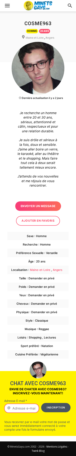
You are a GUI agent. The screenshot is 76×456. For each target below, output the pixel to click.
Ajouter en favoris (38, 220)
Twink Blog (38, 451)
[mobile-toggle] (7, 5)
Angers (49, 37)
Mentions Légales (56, 446)
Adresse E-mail (15, 401)
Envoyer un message (38, 206)
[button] (70, 5)
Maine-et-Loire (34, 37)
